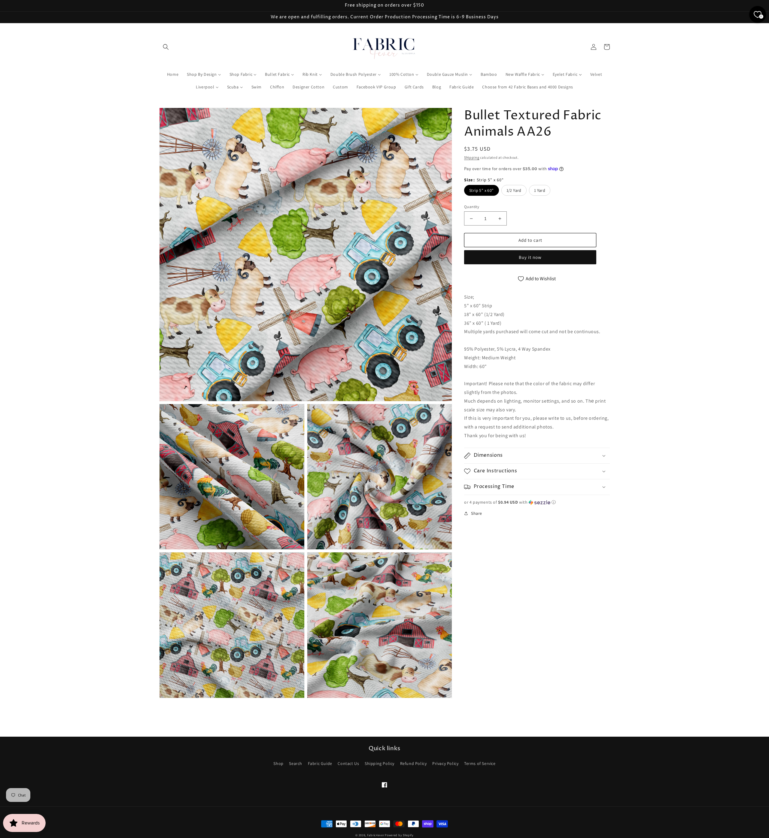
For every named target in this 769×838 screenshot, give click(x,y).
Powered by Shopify (399, 835)
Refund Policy (413, 763)
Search (295, 763)
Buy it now (530, 257)
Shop (278, 763)
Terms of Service (480, 763)
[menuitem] (173, 74)
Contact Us (348, 763)
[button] (165, 47)
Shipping (471, 157)
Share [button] (476, 513)
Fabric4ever (375, 835)
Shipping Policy (379, 763)
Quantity (471, 206)
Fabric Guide (320, 763)
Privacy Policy (445, 763)
